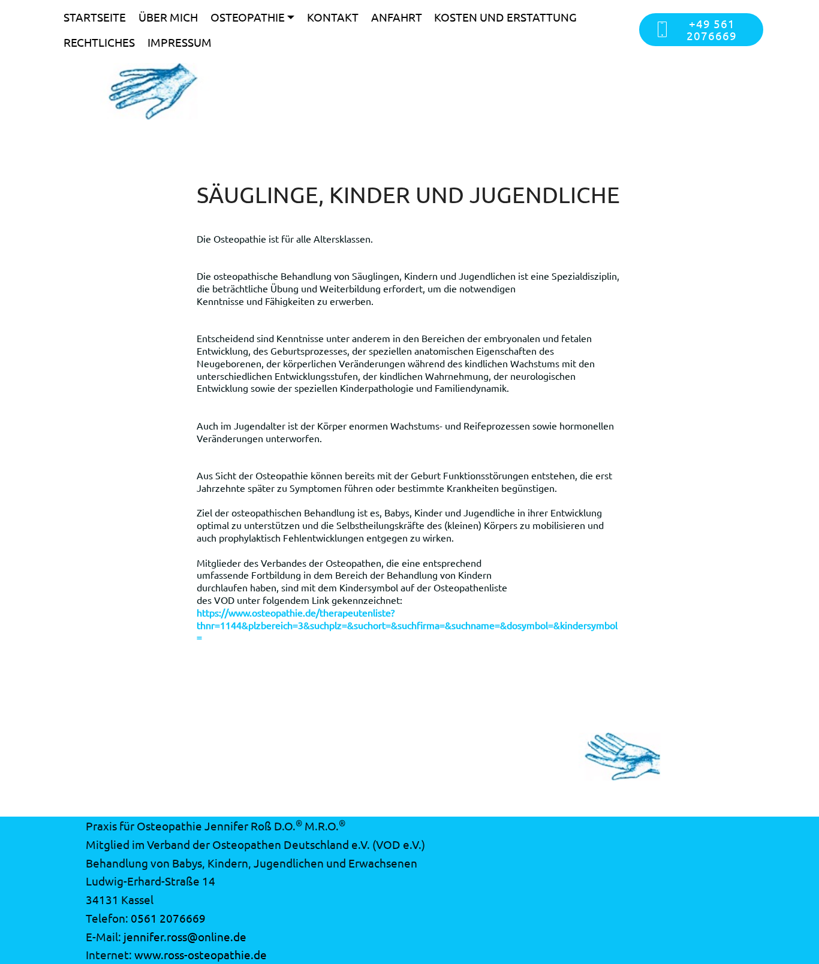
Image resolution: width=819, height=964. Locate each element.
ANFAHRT (396, 17)
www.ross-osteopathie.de (200, 954)
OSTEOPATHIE (247, 17)
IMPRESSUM (179, 42)
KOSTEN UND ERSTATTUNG (505, 17)
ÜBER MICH (168, 17)
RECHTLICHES (99, 42)
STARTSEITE (95, 17)
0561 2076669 (168, 918)
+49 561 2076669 (711, 29)
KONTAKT (333, 17)
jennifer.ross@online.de (185, 936)
